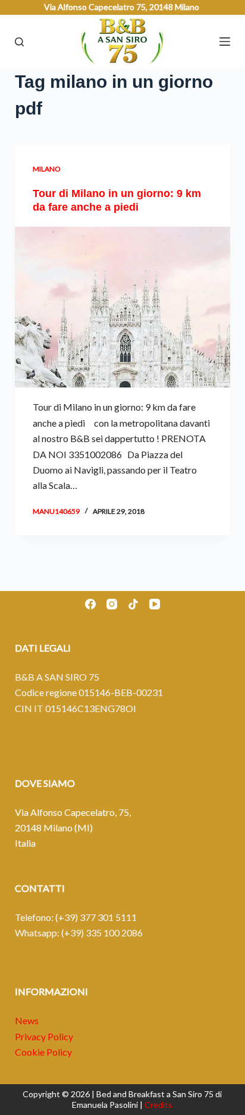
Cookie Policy (43, 1051)
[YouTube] (154, 604)
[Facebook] (90, 604)
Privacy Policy (44, 1036)
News (27, 1020)
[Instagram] (111, 604)
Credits (158, 1105)
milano (47, 168)
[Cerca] (19, 41)
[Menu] (224, 41)
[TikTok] (133, 604)
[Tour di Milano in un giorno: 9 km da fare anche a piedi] (123, 307)
